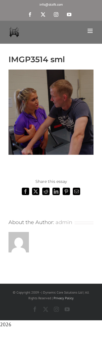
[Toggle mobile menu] (91, 31)
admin (64, 222)
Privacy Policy (64, 298)
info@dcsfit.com (51, 4)
